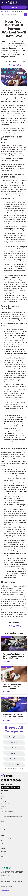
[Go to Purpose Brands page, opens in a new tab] (6, 868)
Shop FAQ (3, 856)
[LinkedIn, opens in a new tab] (11, 780)
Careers (2, 798)
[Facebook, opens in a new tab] (2, 780)
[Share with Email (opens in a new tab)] (21, 626)
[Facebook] (7, 65)
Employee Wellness (5, 793)
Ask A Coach (14, 759)
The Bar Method (4, 877)
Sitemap (2, 821)
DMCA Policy (3, 806)
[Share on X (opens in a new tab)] (10, 626)
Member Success (14, 764)
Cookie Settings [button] (5, 890)
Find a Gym (3, 826)
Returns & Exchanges (5, 853)
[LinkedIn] (17, 65)
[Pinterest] (14, 65)
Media (2, 796)
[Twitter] (10, 65)
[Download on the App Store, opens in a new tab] (5, 787)
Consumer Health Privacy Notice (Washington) (10, 803)
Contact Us (3, 845)
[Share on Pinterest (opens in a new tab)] (17, 626)
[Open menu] (2, 2)
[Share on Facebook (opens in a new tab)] (7, 626)
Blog (2, 11)
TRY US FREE (14, 7)
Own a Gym (3, 829)
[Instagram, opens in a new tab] (5, 780)
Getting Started (14, 737)
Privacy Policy (3, 801)
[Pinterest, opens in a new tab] (14, 780)
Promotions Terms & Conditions (7, 811)
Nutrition (14, 742)
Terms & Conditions (5, 808)
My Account (3, 851)
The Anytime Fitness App (6, 838)
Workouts (8, 11)
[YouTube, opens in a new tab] (17, 780)
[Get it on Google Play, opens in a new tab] (15, 787)
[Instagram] (21, 65)
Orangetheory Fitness (5, 875)
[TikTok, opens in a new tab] (19, 780)
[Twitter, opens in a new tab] (8, 780)
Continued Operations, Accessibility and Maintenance (11, 816)
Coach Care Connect (5, 840)
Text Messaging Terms (5, 813)
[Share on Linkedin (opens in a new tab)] (14, 626)
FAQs (2, 843)
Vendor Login (3, 858)
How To (14, 748)
